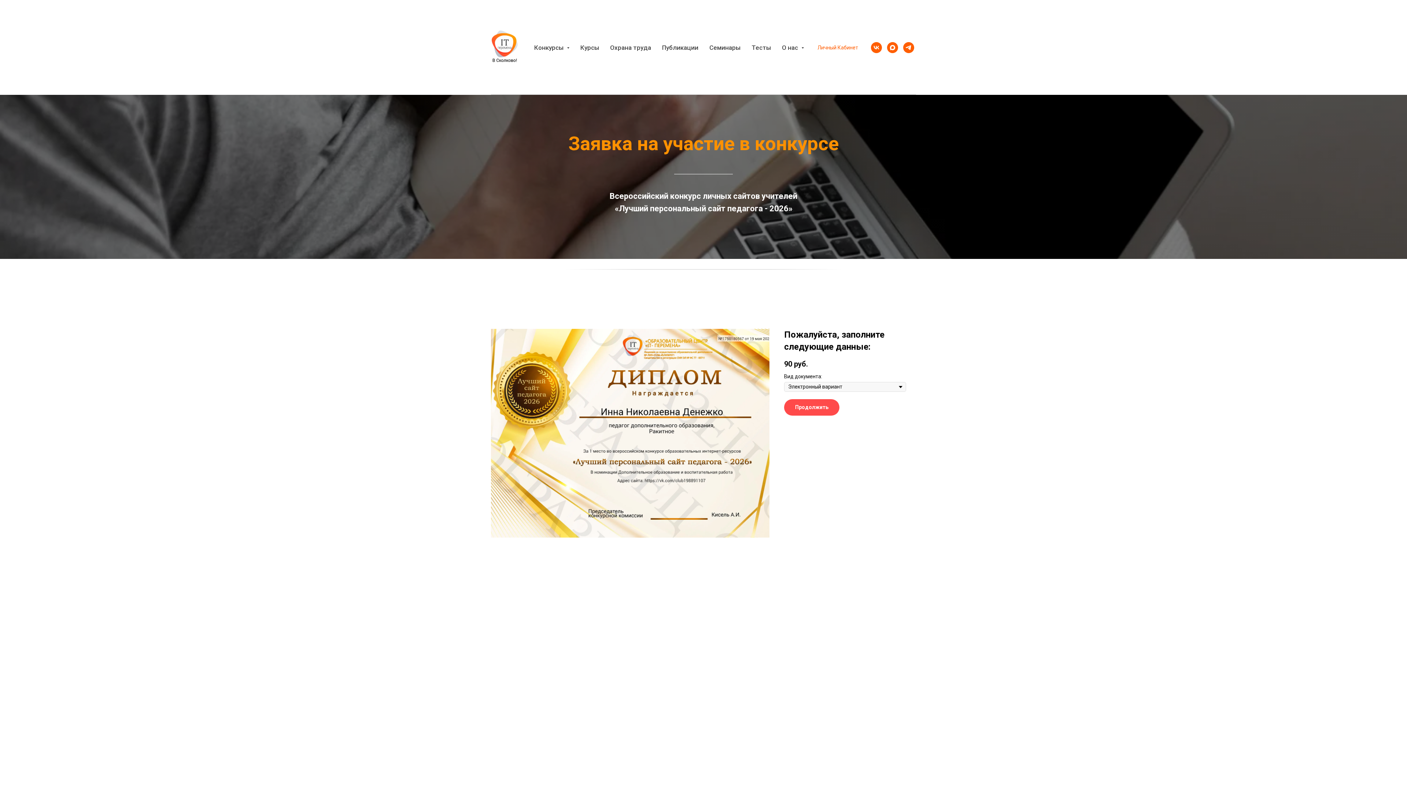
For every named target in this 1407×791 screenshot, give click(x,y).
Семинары (725, 47)
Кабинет (848, 48)
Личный (827, 48)
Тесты (761, 47)
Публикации (680, 47)
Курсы (589, 47)
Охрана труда (630, 47)
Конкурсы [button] (549, 47)
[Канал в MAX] (892, 47)
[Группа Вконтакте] (876, 47)
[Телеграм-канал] (908, 47)
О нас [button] (790, 47)
